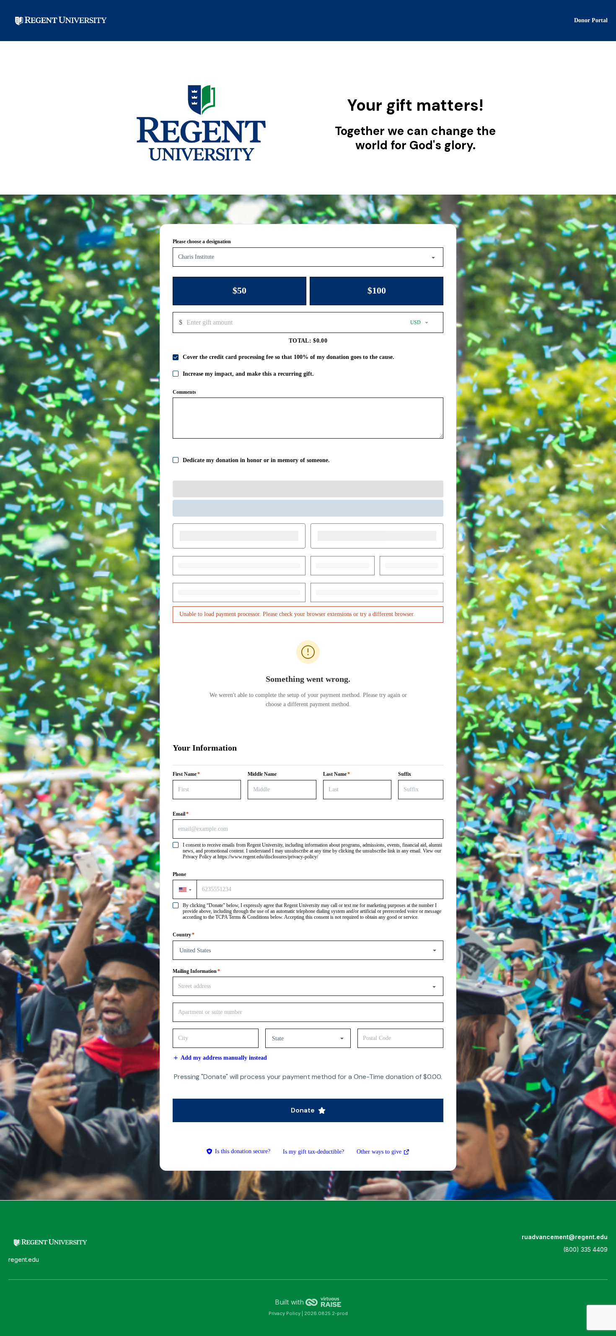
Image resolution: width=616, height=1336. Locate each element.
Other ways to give (383, 1153)
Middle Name (262, 774)
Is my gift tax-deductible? (313, 1152)
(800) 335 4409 (585, 1250)
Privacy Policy (285, 1313)
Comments (184, 392)
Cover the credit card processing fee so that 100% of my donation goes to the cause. (288, 357)
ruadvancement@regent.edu (565, 1237)
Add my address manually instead (224, 1058)
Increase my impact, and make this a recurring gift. (248, 374)
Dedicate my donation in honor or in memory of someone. (256, 460)
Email (181, 814)
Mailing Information (196, 971)
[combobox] (308, 257)
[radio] (239, 291)
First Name (186, 774)
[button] (185, 889)
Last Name (336, 774)
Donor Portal (591, 20)
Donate (303, 1110)
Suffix (404, 774)
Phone (179, 874)
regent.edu (23, 1260)
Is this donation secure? (242, 1151)
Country (183, 935)
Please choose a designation (202, 241)
